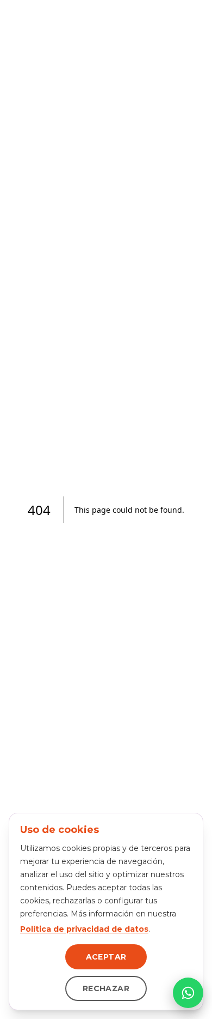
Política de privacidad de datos (84, 929)
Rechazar (106, 988)
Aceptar (106, 957)
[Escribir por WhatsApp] (188, 993)
